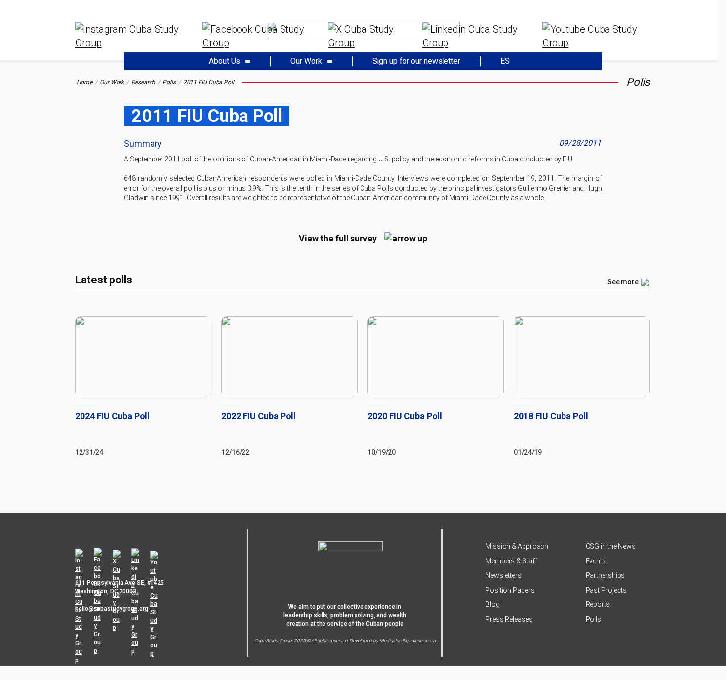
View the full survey (338, 238)
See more (623, 282)
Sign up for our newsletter (416, 61)
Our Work (112, 82)
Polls (169, 82)
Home (85, 82)
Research (143, 82)
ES (505, 61)
